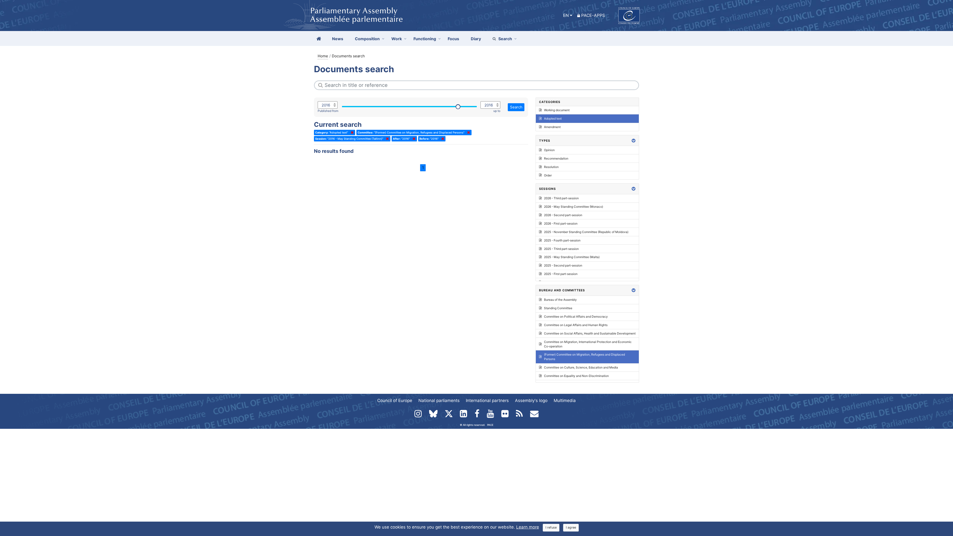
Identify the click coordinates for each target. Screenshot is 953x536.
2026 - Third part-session (561, 198)
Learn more (527, 527)
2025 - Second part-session (563, 265)
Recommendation (556, 158)
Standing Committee (558, 308)
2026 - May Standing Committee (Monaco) (573, 206)
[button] (634, 140)
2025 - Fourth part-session (562, 240)
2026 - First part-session (561, 223)
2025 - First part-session (561, 274)
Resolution (551, 167)
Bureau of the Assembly (560, 300)
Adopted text (553, 118)
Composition (367, 38)
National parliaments (439, 400)
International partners (487, 400)
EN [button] (566, 15)
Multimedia (565, 400)
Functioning (424, 38)
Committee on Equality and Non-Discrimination (576, 376)
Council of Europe (394, 400)
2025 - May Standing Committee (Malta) (572, 257)
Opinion (549, 150)
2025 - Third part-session (561, 249)
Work (396, 38)
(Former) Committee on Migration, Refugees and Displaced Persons (584, 357)
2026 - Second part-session (563, 215)
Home (323, 56)
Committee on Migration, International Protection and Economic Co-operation (588, 344)
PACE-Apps (593, 15)
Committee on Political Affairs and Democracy (576, 316)
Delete (351, 132)
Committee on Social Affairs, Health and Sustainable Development (590, 333)
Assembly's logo (531, 400)
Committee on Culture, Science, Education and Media (581, 367)
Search (505, 38)
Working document (557, 110)
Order (548, 175)
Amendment (552, 127)
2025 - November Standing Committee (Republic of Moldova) (586, 232)
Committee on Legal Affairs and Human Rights (576, 325)
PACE (490, 424)
